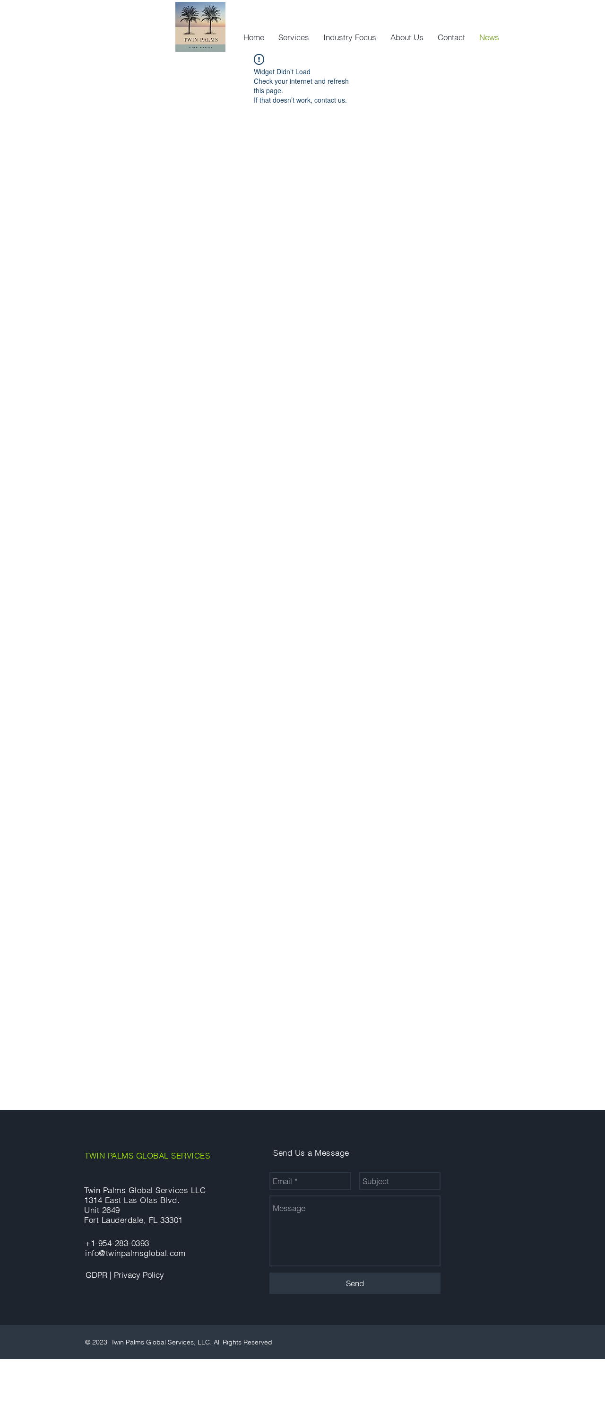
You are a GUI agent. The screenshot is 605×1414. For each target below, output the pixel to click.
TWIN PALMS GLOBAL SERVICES (147, 1155)
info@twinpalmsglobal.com (135, 1253)
